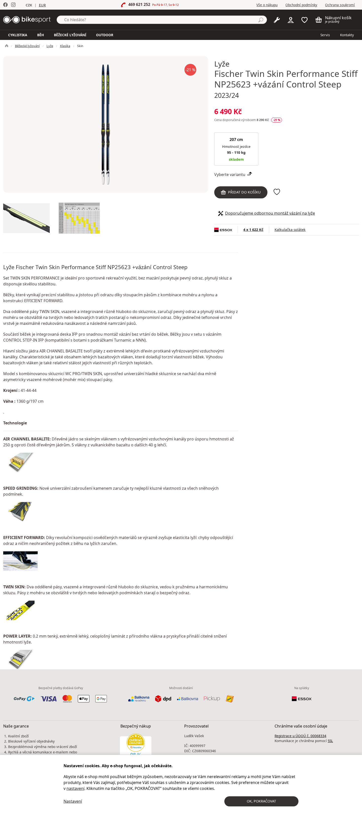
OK (261, 801)
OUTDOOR (104, 35)
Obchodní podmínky (301, 4)
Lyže (50, 46)
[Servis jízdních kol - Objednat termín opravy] (276, 19)
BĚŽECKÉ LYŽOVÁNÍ (70, 35)
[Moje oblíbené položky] (304, 19)
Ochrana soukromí (340, 4)
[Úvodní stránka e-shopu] (6, 46)
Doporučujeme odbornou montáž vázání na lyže (270, 213)
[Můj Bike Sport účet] (291, 19)
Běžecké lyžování (27, 46)
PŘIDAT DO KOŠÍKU (244, 192)
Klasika (65, 46)
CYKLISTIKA (17, 35)
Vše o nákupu (267, 4)
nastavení (75, 788)
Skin (80, 46)
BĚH (40, 35)
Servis (325, 35)
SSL (330, 740)
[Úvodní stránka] (26, 19)
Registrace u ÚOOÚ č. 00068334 (300, 735)
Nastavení (73, 801)
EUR (42, 5)
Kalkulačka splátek (290, 229)
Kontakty (347, 35)
